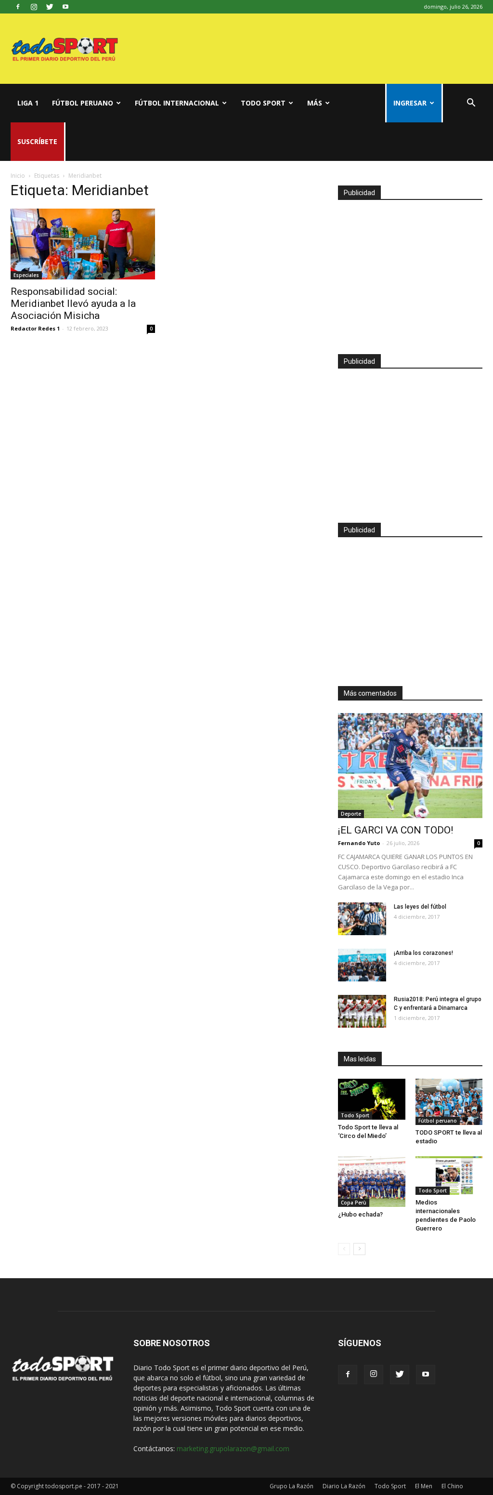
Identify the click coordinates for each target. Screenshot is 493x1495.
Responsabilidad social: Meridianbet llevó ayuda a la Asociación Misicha (73, 303)
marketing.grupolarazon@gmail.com (233, 1448)
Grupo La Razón (291, 1486)
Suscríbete (37, 141)
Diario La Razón (344, 1486)
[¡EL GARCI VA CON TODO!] (410, 765)
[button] (470, 103)
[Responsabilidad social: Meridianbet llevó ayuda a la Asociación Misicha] (83, 244)
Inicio (18, 176)
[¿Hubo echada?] (371, 1181)
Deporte (351, 813)
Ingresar (410, 102)
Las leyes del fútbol (420, 906)
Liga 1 (28, 102)
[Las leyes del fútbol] (362, 919)
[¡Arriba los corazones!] (362, 965)
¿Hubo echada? (360, 1214)
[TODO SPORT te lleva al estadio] (449, 1102)
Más (314, 102)
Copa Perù (353, 1202)
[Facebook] (18, 6)
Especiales (26, 275)
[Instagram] (33, 6)
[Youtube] (65, 6)
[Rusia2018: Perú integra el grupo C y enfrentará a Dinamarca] (362, 1011)
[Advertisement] (410, 272)
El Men (423, 1486)
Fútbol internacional (177, 102)
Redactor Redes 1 (35, 328)
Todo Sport (263, 102)
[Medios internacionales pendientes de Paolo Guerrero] (449, 1175)
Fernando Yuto (359, 843)
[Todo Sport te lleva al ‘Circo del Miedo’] (371, 1099)
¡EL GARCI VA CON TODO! (395, 830)
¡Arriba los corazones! (423, 953)
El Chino (452, 1486)
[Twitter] (49, 6)
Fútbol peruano (82, 102)
